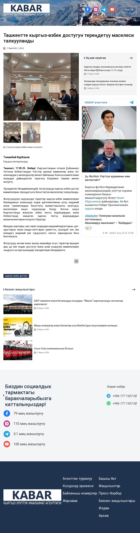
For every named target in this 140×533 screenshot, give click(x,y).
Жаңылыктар (109, 486)
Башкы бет (107, 479)
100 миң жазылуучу (29, 444)
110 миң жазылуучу (29, 424)
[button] (75, 87)
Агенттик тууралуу (77, 479)
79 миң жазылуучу (28, 413)
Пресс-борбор (110, 493)
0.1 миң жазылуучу (29, 434)
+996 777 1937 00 (124, 396)
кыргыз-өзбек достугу (16, 276)
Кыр (127, 9)
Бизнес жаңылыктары (117, 501)
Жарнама (70, 501)
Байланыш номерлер (80, 493)
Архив (104, 516)
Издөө (104, 508)
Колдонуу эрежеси (78, 486)
